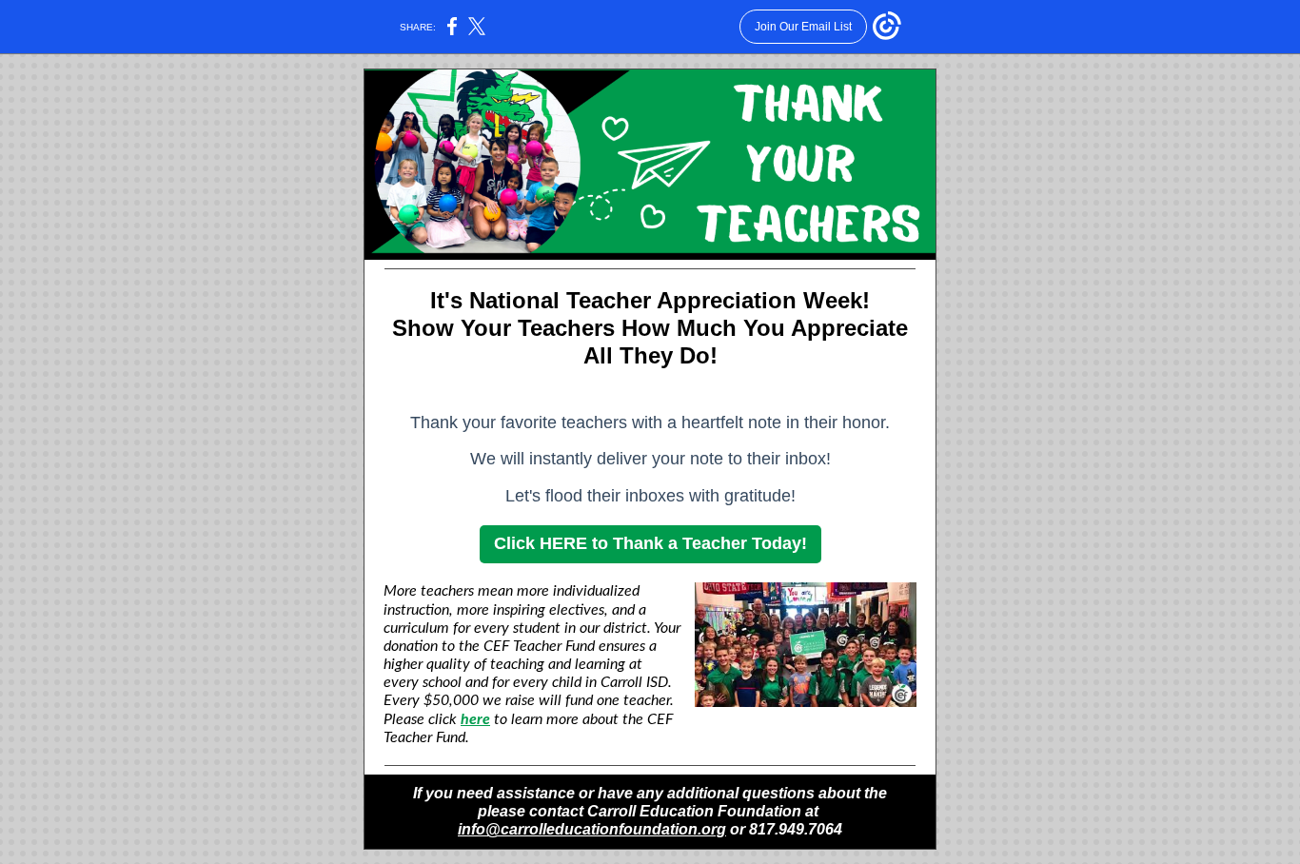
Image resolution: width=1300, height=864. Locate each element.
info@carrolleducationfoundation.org (592, 829)
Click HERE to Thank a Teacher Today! (650, 543)
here (475, 719)
